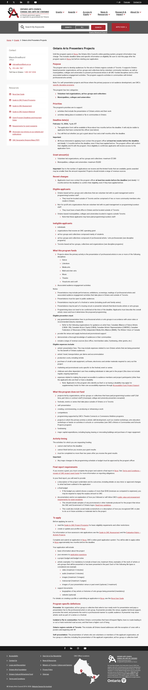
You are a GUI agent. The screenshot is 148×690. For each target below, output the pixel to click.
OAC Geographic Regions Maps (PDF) (26, 140)
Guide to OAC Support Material (23, 112)
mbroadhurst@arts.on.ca (21, 64)
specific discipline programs (63, 85)
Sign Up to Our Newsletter (52, 656)
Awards (71, 12)
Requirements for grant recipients (24, 126)
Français (127, 2)
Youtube (35, 2)
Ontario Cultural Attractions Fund (21, 674)
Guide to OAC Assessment (22, 106)
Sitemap (46, 674)
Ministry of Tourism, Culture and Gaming (57, 665)
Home (9, 40)
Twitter (14, 2)
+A (119, 2)
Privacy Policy (48, 670)
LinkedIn (21, 2)
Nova (76, 54)
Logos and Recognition (17, 665)
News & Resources (103, 13)
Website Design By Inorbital (42, 686)
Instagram (28, 2)
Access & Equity (87, 13)
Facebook (7, 2)
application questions (78, 555)
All (82, 27)
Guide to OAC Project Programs (23, 100)
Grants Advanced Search (98, 32)
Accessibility (13, 656)
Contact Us (137, 2)
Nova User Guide (18, 94)
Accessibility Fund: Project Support (126, 385)
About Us (134, 12)
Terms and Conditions (17, 679)
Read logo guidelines (103, 505)
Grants (59, 12)
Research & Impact (120, 13)
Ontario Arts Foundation (17, 670)
